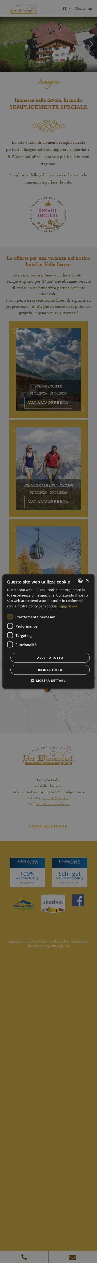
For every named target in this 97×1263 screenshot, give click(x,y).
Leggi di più (68, 606)
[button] (48, 680)
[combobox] (80, 580)
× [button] (87, 580)
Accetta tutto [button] (50, 658)
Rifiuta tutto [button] (50, 670)
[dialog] (48, 631)
